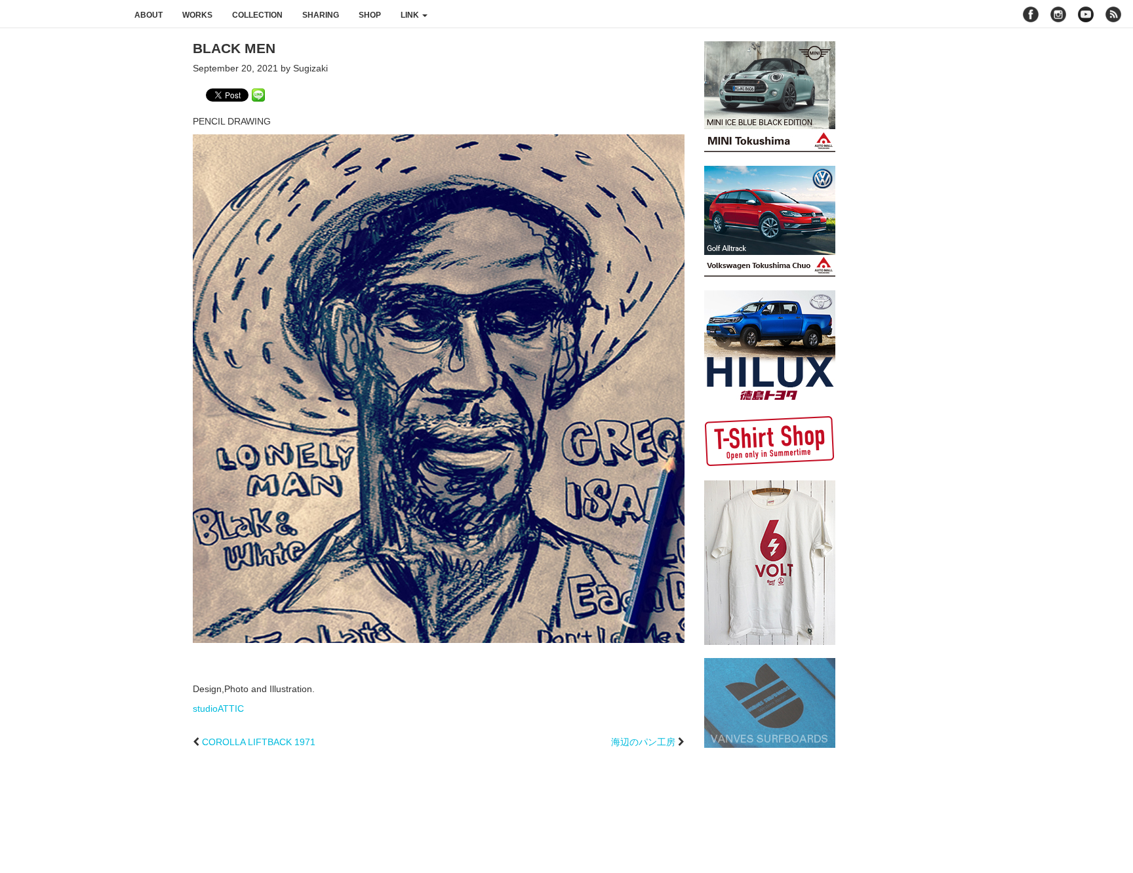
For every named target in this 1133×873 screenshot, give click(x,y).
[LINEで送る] (258, 94)
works (197, 15)
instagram (1058, 14)
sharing (320, 15)
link (411, 15)
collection (257, 15)
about (148, 15)
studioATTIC (218, 708)
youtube (1086, 14)
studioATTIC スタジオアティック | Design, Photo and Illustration (62, 14)
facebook (1031, 14)
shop (370, 15)
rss (1115, 14)
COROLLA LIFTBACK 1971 (258, 742)
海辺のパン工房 (643, 742)
